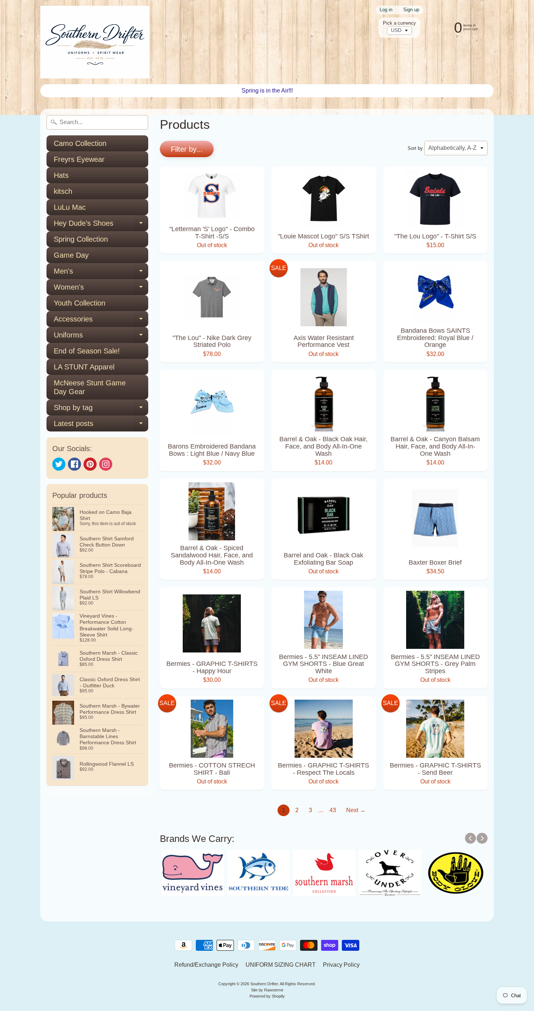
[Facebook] (74, 464)
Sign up (411, 10)
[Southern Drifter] (94, 42)
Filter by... (187, 149)
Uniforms (101, 337)
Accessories (101, 321)
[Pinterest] (90, 464)
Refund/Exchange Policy (206, 965)
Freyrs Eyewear (79, 159)
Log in (386, 10)
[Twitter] (58, 464)
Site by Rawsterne (267, 990)
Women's (101, 289)
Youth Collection (79, 303)
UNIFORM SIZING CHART (281, 965)
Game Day (71, 255)
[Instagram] (105, 464)
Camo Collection (80, 143)
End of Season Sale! (87, 351)
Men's (101, 273)
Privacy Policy (341, 965)
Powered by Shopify (267, 996)
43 (332, 810)
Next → (355, 810)
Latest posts (101, 425)
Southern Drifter (264, 984)
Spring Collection (81, 239)
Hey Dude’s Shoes (101, 225)
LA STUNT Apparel (84, 367)
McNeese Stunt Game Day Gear (90, 387)
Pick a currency (399, 23)
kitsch (63, 191)
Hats (61, 175)
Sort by (415, 148)
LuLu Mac (70, 207)
